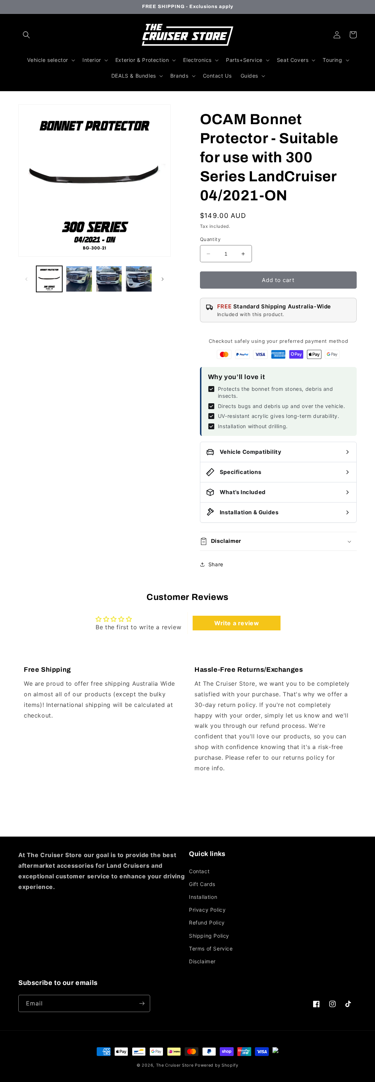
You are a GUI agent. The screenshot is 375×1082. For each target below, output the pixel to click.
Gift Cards (202, 884)
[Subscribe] (142, 1003)
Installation (203, 897)
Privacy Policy (207, 910)
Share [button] (215, 564)
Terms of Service (211, 948)
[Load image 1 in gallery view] (49, 279)
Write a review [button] (236, 623)
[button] (26, 35)
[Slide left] (26, 279)
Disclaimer (202, 961)
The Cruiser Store (175, 1065)
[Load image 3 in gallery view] (109, 279)
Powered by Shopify (216, 1065)
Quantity (210, 239)
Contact (199, 871)
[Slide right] (163, 279)
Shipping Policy (209, 936)
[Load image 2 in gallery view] (79, 279)
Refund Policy (207, 922)
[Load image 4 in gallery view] (139, 279)
